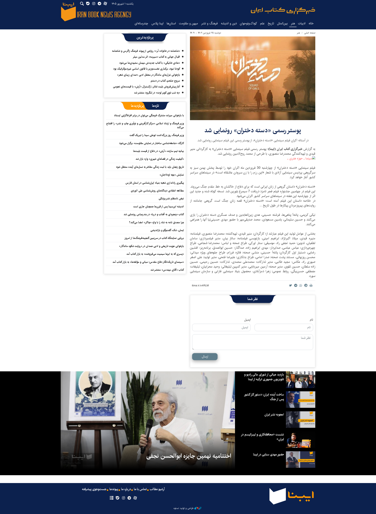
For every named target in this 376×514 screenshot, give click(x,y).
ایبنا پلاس (157, 23)
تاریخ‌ (271, 23)
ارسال (205, 356)
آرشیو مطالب (157, 489)
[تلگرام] (129, 498)
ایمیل (247, 319)
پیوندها (113, 489)
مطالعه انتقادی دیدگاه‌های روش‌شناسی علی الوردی (157, 191)
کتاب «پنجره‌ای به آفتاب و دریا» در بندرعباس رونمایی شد (154, 214)
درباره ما (126, 489)
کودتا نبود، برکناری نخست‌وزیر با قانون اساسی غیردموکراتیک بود (146, 69)
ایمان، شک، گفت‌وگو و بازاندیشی (167, 230)
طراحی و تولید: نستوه (183, 508)
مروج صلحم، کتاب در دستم (165, 81)
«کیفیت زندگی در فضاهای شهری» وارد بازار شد (160, 159)
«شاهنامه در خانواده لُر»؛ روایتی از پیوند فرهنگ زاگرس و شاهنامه (146, 51)
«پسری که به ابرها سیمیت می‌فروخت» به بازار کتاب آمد (155, 254)
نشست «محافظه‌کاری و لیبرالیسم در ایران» (262, 437)
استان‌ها (171, 23)
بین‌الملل (282, 23)
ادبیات (302, 23)
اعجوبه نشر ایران (274, 414)
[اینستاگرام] (123, 498)
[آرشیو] (111, 498)
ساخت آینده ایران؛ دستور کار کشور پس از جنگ (264, 397)
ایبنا (283, 11)
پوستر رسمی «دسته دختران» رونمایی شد (252, 130)
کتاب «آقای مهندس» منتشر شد (167, 270)
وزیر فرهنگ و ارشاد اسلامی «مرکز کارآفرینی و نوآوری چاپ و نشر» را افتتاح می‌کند (145, 125)
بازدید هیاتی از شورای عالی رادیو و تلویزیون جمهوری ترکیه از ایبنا (264, 377)
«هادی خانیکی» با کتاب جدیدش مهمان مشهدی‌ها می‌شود (149, 63)
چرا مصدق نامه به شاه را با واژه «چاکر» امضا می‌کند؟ (156, 222)
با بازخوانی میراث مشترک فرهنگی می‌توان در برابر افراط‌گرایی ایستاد (149, 115)
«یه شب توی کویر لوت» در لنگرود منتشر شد (157, 93)
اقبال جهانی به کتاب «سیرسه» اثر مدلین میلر (156, 57)
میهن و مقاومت (188, 23)
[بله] (117, 498)
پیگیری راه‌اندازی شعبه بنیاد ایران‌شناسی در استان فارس (155, 183)
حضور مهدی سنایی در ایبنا (268, 454)
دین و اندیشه (229, 23)
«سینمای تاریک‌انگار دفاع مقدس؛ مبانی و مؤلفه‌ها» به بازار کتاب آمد (148, 262)
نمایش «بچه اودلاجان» (172, 175)
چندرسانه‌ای (141, 23)
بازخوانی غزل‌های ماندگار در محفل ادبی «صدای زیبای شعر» (148, 75)
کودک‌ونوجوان (248, 23)
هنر (293, 23)
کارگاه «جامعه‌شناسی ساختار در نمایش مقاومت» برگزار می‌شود (151, 143)
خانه (311, 23)
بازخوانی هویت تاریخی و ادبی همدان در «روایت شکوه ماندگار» (151, 246)
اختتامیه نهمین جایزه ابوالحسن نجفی (188, 456)
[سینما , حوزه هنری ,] (301, 158)
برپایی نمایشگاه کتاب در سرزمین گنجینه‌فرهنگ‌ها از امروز (154, 238)
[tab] (155, 106)
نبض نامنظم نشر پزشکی (171, 198)
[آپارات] (135, 498)
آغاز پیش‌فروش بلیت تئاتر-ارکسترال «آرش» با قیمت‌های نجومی (146, 86)
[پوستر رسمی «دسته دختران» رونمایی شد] (252, 78)
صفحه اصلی (309, 33)
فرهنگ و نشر (209, 23)
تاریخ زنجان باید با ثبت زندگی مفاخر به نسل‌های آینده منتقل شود (150, 167)
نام (311, 319)
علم (262, 23)
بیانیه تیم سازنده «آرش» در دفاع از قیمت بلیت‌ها (158, 151)
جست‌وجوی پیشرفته (94, 489)
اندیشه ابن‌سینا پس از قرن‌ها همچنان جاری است (158, 206)
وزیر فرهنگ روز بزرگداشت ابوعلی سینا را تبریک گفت (157, 135)
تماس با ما (140, 489)
